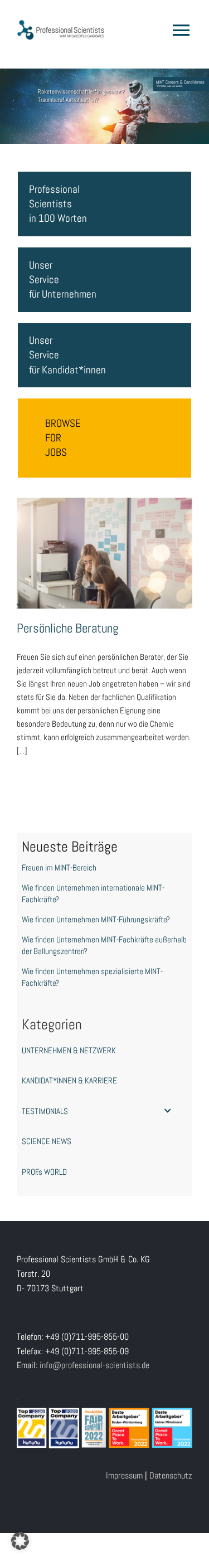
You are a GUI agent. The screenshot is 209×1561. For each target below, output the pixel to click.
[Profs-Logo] (61, 23)
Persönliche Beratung (104, 542)
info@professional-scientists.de (94, 1365)
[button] (20, 1541)
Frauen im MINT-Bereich (59, 867)
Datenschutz (170, 1475)
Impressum (124, 1475)
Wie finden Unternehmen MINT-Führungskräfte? (96, 919)
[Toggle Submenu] (167, 1111)
